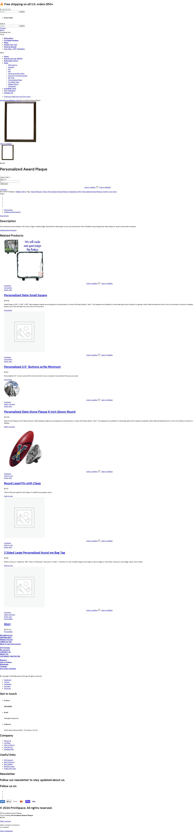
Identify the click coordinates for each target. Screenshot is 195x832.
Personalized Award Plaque (92, 192)
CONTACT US (5, 652)
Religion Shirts (13, 84)
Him (9, 71)
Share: (2, 194)
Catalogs (3, 666)
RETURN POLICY (6, 635)
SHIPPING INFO (6, 637)
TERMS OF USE (6, 642)
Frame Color (5, 177)
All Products (12, 65)
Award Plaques (36, 192)
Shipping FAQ (9, 749)
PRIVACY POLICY (6, 640)
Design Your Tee (10, 45)
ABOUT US (4, 654)
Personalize (8, 619)
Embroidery (8, 38)
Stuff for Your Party (110, 192)
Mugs (6, 42)
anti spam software (8, 669)
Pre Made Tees (13, 82)
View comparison (6, 831)
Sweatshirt (12, 86)
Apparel (11, 67)
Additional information (8, 230)
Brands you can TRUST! (13, 59)
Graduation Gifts (75, 192)
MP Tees (11, 78)
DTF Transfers (9, 91)
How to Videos (6, 662)
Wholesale (4, 664)
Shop (6, 63)
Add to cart (4, 184)
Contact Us (8, 93)
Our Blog (7, 743)
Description (4, 216)
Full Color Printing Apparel (17, 76)
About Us (7, 741)
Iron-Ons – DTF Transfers (14, 49)
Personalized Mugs (15, 80)
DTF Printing (5, 648)
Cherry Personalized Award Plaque (55, 192)
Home (6, 56)
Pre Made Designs (11, 40)
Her (9, 69)
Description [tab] (8, 210)
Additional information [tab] (12, 212)
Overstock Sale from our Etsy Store (17, 97)
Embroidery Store (11, 61)
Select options (9, 404)
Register (3, 660)
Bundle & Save (9, 766)
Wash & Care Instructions (10, 644)
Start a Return (9, 745)
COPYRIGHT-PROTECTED (10, 656)
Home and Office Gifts (16, 73)
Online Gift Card (10, 769)
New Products (9, 762)
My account (5, 650)
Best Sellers (8, 764)
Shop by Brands (10, 47)
